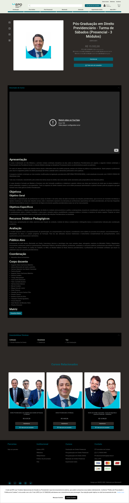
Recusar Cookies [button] (58, 497)
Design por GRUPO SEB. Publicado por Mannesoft (105, 482)
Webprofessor (41, 456)
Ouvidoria (118, 1)
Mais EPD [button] (112, 9)
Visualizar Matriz (16, 313)
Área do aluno (105, 1)
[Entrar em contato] (93, 5)
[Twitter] (31, 483)
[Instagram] (10, 483)
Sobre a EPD (40, 449)
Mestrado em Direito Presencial (75, 459)
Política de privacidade (44, 459)
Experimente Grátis (97, 9)
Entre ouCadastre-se (108, 5)
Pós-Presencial (48, 9)
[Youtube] (20, 483)
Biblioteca (112, 1)
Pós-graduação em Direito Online (76, 456)
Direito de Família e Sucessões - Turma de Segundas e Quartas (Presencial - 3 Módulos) (102, 413)
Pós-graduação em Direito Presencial (77, 452)
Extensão (80, 9)
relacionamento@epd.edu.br (105, 456)
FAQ (38, 462)
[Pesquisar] (29, 5)
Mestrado (64, 9)
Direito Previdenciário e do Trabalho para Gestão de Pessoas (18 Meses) (26, 413)
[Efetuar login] (105, 5)
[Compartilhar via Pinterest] (9, 34)
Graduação (16, 9)
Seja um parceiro (13, 449)
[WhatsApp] (9, 40)
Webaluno (40, 452)
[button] (119, 5)
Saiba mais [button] (120, 492)
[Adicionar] (26, 423)
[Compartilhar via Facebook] (9, 22)
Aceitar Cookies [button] (71, 497)
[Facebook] (15, 483)
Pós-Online (32, 9)
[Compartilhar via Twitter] (9, 28)
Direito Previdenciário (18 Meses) (64, 413)
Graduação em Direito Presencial (76, 449)
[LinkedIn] (25, 483)
